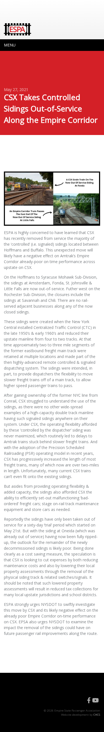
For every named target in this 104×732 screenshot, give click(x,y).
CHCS (96, 715)
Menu (10, 45)
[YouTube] (95, 700)
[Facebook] (89, 700)
